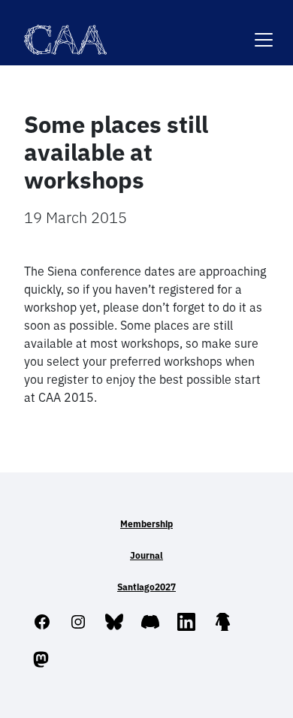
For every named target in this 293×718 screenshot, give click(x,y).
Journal (146, 555)
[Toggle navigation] (263, 30)
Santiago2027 (146, 587)
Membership (146, 523)
